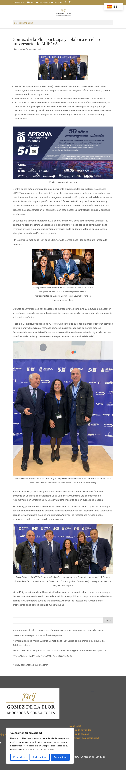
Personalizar (19, 757)
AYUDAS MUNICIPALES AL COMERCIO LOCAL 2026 (43, 656)
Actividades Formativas (25, 49)
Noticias (41, 49)
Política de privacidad (80, 730)
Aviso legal (75, 726)
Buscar (108, 620)
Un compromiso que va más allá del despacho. (37, 635)
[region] (40, 746)
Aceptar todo (60, 757)
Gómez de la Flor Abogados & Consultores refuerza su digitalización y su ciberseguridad (59, 650)
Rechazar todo (40, 757)
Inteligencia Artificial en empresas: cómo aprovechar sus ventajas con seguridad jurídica (59, 630)
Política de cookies (79, 734)
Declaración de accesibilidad (84, 738)
